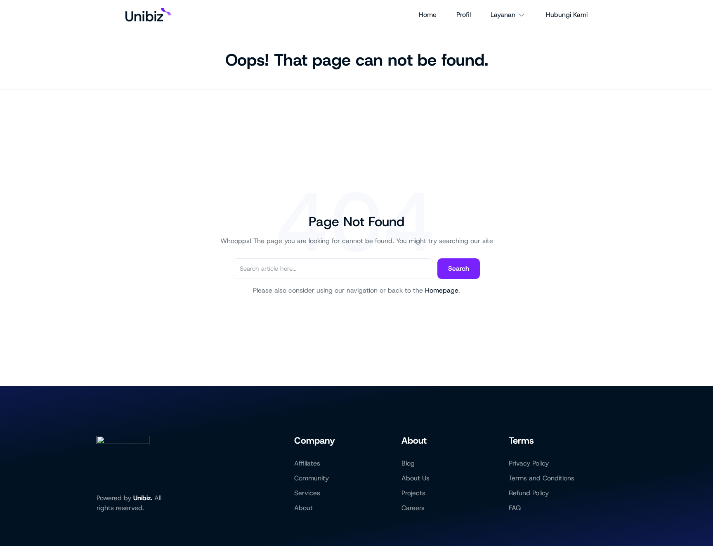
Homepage (441, 290)
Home (428, 14)
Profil (463, 14)
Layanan (503, 14)
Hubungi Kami (567, 14)
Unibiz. (142, 498)
